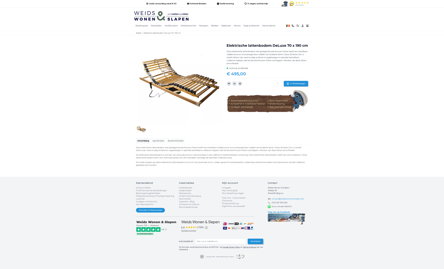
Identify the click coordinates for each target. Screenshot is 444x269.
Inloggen (226, 188)
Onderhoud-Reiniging (190, 196)
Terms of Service (249, 247)
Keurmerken (185, 199)
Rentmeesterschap (188, 207)
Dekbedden (156, 26)
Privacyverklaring (230, 203)
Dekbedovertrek (188, 26)
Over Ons (226, 198)
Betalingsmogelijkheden (148, 193)
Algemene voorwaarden (233, 206)
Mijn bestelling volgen (233, 193)
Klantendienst (268, 26)
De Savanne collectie (189, 204)
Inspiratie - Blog (186, 202)
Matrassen (203, 26)
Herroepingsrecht (145, 204)
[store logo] (222, 16)
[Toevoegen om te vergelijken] (234, 83)
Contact (272, 183)
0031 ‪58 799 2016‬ (279, 203)
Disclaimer (227, 201)
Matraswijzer (185, 193)
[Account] (302, 25)
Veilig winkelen (143, 188)
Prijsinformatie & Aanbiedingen (151, 190)
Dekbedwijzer (185, 188)
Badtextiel (226, 26)
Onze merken (239, 198)
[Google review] (200, 226)
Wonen (237, 26)
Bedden (215, 26)
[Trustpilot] (157, 228)
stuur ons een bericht (282, 206)
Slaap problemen (251, 26)
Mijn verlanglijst (230, 190)
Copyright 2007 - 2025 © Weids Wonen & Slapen (220, 256)
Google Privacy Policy (231, 247)
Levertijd (140, 199)
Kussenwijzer (185, 190)
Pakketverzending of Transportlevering (155, 196)
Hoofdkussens (171, 26)
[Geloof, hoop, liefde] (240, 256)
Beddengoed (142, 26)
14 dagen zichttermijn (146, 202)
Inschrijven (255, 241)
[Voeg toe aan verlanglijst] (229, 83)
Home (138, 33)
